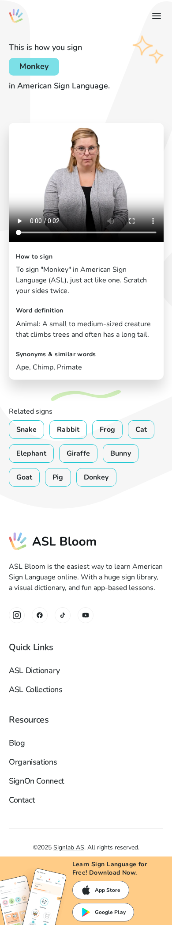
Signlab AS (68, 847)
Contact (21, 800)
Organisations (33, 762)
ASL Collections (36, 689)
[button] (155, 16)
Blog (17, 743)
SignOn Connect (36, 781)
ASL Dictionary (34, 670)
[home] (16, 16)
